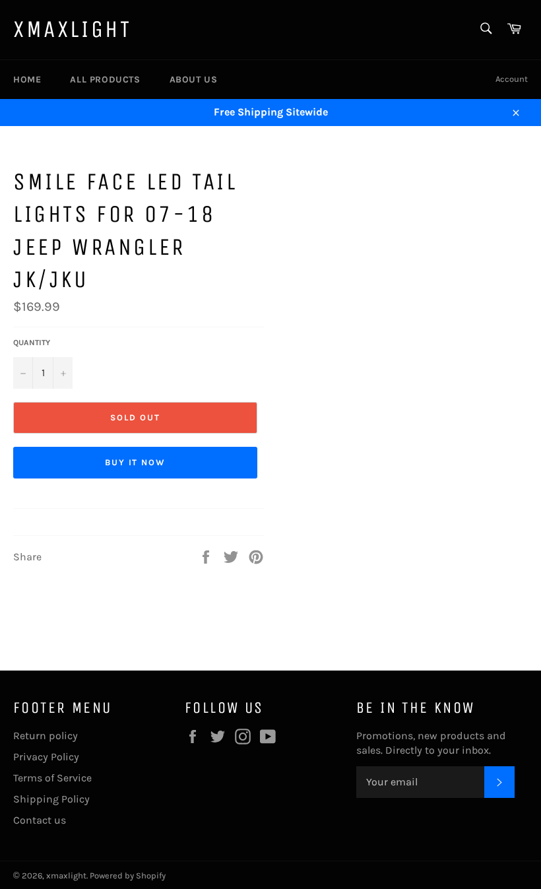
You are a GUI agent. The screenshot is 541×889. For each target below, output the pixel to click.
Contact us (39, 820)
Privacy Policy (46, 756)
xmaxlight (72, 29)
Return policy (45, 735)
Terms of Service (52, 778)
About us (194, 79)
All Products (105, 79)
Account (511, 79)
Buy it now (135, 462)
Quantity (31, 342)
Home (27, 79)
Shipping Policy (51, 799)
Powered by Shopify (128, 875)
